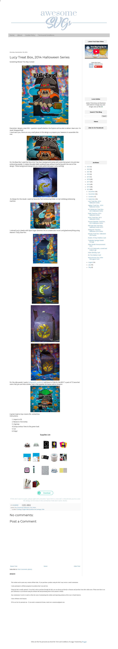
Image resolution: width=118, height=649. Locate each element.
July (89, 265)
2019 (88, 177)
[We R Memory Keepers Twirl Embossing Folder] (63, 470)
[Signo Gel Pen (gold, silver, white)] (27, 483)
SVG (31, 507)
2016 (88, 184)
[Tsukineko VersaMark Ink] (45, 457)
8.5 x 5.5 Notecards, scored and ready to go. (97, 249)
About (19, 35)
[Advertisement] (98, 82)
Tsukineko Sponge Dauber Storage (96, 241)
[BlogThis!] (25, 505)
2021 (88, 172)
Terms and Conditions (46, 35)
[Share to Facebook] (28, 505)
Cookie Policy (30, 35)
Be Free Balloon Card (94, 255)
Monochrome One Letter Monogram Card (95, 258)
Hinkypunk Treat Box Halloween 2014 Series (95, 230)
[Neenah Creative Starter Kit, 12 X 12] (27, 457)
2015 (88, 187)
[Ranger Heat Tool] (63, 457)
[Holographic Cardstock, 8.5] (36, 483)
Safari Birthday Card (94, 252)
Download (20, 507)
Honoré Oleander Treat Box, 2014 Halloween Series (96, 222)
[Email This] (23, 505)
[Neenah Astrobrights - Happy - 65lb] (63, 444)
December (91, 191)
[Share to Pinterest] (30, 505)
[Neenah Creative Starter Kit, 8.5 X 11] (36, 457)
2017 (88, 182)
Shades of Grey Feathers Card (97, 238)
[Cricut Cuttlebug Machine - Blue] (54, 470)
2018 (88, 179)
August (90, 262)
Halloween (27, 507)
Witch (34, 507)
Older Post (77, 566)
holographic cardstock (36, 382)
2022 (88, 169)
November (91, 194)
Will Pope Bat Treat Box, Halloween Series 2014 (95, 226)
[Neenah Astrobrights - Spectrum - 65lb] (54, 444)
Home (12, 35)
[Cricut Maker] (27, 444)
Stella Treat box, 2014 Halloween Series (94, 214)
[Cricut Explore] (36, 444)
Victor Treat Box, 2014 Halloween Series (94, 218)
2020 (88, 174)
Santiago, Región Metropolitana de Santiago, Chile (30, 509)
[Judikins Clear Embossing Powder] (54, 457)
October (91, 196)
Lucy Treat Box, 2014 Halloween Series (94, 202)
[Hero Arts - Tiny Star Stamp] (45, 470)
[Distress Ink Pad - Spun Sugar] (27, 470)
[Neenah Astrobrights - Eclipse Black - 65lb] (45, 444)
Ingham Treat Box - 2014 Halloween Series (95, 206)
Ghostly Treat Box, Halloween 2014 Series (97, 234)
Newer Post (13, 566)
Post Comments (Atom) (25, 569)
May (89, 267)
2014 (88, 189)
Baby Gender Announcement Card (96, 245)
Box (16, 507)
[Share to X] (26, 505)
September (91, 199)
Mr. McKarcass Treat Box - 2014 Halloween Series (96, 210)
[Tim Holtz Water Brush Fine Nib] (33, 469)
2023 (88, 166)
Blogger (84, 642)
